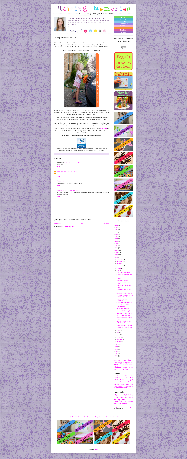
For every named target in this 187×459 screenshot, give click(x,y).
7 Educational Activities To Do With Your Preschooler (125, 296)
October (119, 263)
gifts (122, 363)
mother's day (129, 382)
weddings (124, 403)
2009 (116, 349)
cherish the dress (124, 394)
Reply (58, 167)
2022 (116, 234)
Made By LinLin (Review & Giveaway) (123, 299)
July (118, 270)
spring (118, 386)
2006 (116, 356)
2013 (116, 255)
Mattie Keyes (60, 190)
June (118, 330)
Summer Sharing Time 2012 (124, 293)
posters (116, 403)
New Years (117, 376)
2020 (116, 239)
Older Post (106, 223)
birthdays (117, 378)
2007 (116, 353)
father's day (125, 380)
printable (125, 365)
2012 (116, 257)
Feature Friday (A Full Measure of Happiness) (125, 305)
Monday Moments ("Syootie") (125, 325)
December (120, 259)
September (120, 266)
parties (117, 384)
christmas (129, 377)
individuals (130, 396)
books (130, 360)
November (120, 261)
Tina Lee (59, 172)
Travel (123, 21)
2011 (116, 344)
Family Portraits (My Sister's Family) (124, 318)
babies (116, 394)
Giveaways (102, 417)
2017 (116, 245)
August (119, 268)
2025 (116, 227)
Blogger (97, 449)
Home (81, 223)
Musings (123, 30)
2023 (116, 232)
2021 (116, 236)
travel (123, 369)
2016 (116, 248)
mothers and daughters (126, 397)
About (123, 17)
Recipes (123, 26)
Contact (123, 32)
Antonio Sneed (61, 181)
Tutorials (123, 19)
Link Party (95, 417)
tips (119, 369)
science (131, 367)
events (120, 396)
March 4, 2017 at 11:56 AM (72, 190)
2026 (116, 225)
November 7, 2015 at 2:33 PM (72, 162)
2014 (116, 252)
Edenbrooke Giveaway (123, 308)
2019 (116, 241)
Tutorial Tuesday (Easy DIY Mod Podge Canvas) (124, 322)
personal (117, 364)
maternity (116, 397)
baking (125, 360)
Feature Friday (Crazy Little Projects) (124, 277)
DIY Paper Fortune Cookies (124, 315)
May (118, 332)
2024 (116, 230)
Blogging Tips (117, 360)
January (119, 341)
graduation (116, 382)
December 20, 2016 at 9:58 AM (74, 181)
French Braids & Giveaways (124, 272)
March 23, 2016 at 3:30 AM (69, 172)
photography (119, 399)
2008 (116, 351)
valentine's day (119, 388)
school (125, 367)
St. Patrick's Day (127, 376)
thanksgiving (129, 386)
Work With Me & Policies (113, 417)
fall (120, 380)
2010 (116, 347)
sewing (116, 369)
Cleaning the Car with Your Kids (124, 286)
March (119, 337)
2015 (116, 250)
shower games (125, 384)
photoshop (130, 401)
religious (117, 367)
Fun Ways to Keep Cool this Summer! (124, 290)
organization (129, 363)
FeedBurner (126, 48)
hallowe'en (122, 382)
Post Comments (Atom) (67, 226)
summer (123, 386)
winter (126, 388)
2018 (116, 243)
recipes (131, 365)
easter (116, 380)
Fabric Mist (103, 128)
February (119, 339)
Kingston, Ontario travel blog (123, 407)
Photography (123, 24)
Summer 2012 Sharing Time (124, 274)
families (125, 396)
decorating (117, 363)
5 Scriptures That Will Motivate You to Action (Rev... (123, 282)
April (118, 335)
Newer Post (57, 223)
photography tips (120, 401)
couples (116, 396)
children (131, 394)
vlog (127, 369)
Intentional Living (123, 28)
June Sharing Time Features (124, 313)
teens (119, 403)
